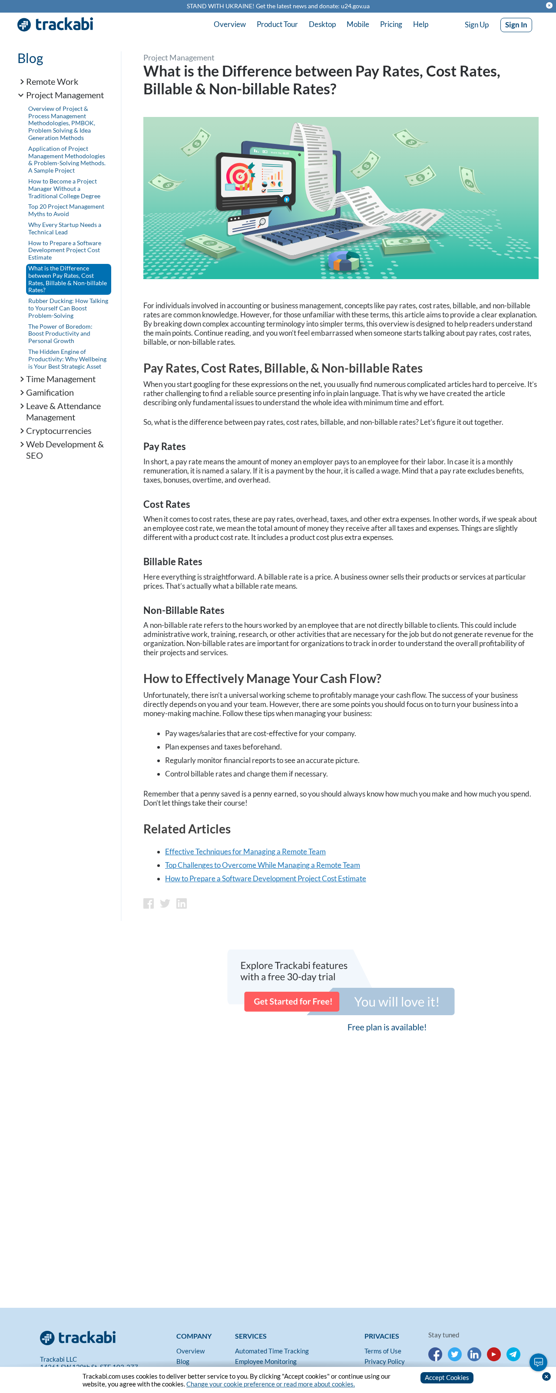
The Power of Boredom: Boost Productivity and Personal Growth (60, 334)
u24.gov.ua (355, 6)
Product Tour (277, 24)
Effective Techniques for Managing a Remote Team (245, 851)
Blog (30, 58)
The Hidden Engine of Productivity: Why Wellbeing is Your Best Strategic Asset (67, 359)
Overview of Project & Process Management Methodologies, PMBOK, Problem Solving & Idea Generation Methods (61, 123)
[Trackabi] (106, 1336)
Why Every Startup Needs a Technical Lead (64, 228)
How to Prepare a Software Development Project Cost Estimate (64, 250)
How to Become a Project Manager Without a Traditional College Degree (64, 188)
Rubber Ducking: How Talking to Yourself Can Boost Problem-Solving (68, 308)
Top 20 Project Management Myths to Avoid (66, 210)
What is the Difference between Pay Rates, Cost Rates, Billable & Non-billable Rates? (67, 278)
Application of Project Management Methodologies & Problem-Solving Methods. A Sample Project (67, 159)
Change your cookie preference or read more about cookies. (270, 1384)
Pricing (391, 24)
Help (420, 24)
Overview (230, 24)
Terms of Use (382, 1351)
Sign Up (477, 24)
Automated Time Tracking (272, 1351)
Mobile (358, 24)
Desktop (322, 24)
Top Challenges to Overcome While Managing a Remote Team (262, 865)
